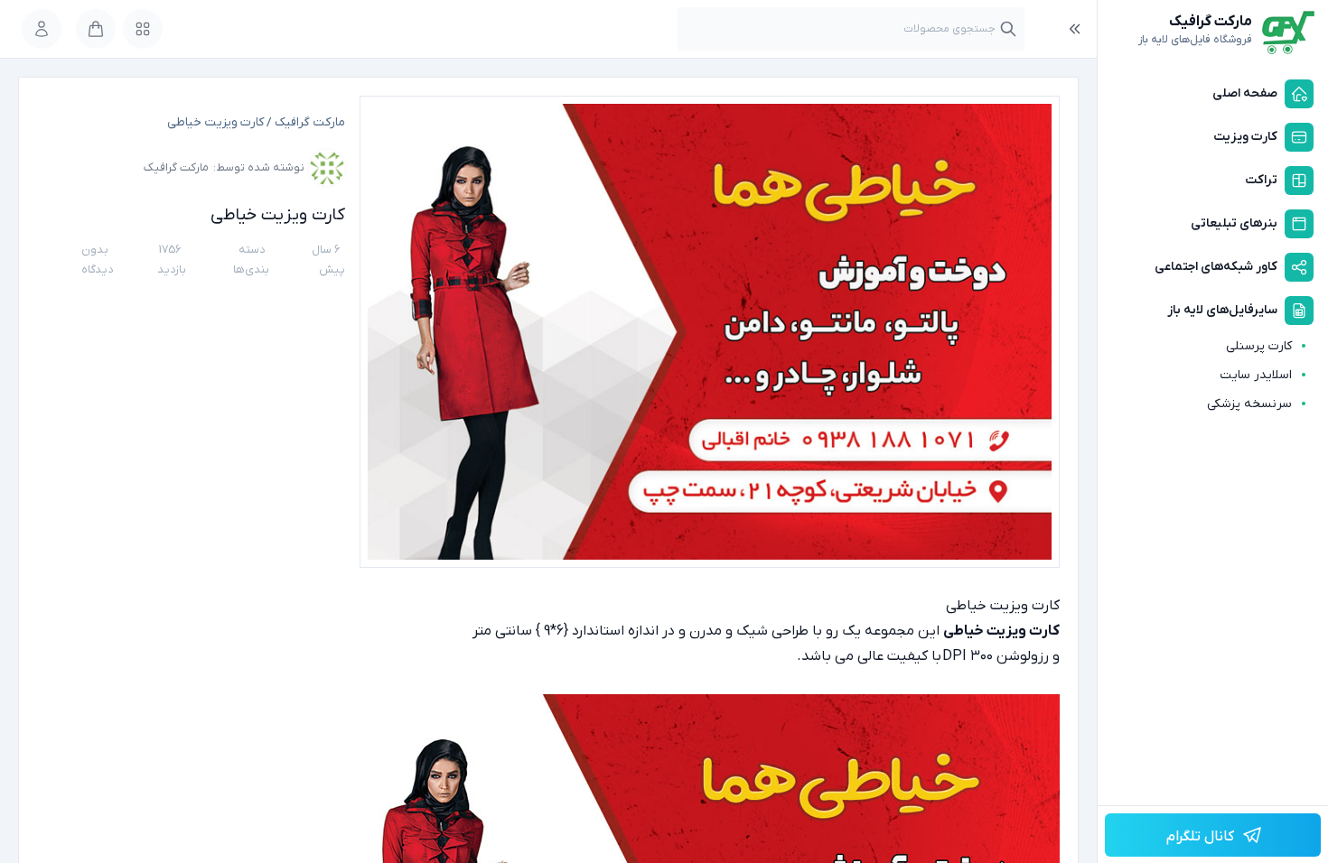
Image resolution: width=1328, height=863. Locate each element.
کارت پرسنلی (1259, 346)
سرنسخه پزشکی (1249, 404)
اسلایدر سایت (1256, 375)
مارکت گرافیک (310, 122)
